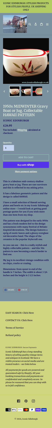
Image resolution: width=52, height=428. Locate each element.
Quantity (7, 142)
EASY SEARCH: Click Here (20, 312)
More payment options (26, 171)
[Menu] (47, 24)
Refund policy (13, 335)
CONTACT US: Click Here (19, 320)
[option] (14, 91)
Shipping (22, 130)
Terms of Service (15, 327)
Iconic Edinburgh (30, 419)
